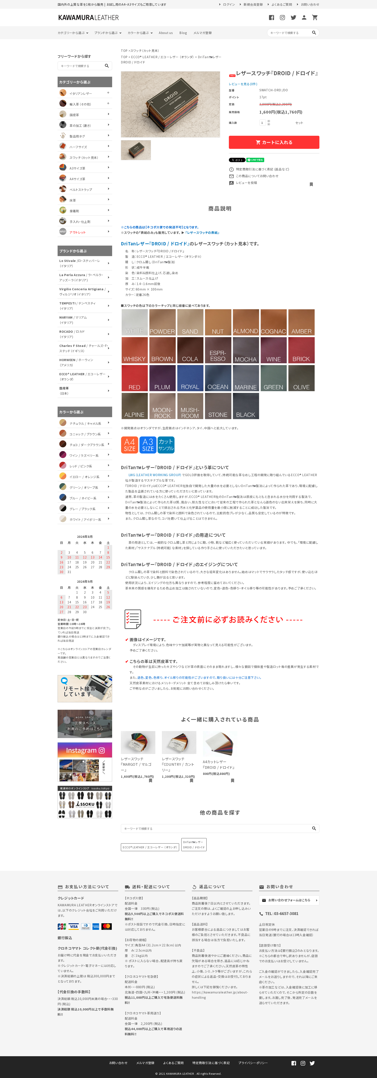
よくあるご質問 (282, 4)
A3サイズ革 (78, 168)
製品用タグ (77, 136)
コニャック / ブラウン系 (85, 434)
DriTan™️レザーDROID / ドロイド (194, 844)
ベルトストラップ (81, 189)
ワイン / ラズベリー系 (84, 455)
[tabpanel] (170, 104)
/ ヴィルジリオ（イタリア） (82, 291)
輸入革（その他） (81, 104)
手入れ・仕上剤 (80, 221)
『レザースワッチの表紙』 (202, 232)
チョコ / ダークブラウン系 (87, 445)
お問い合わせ (310, 4)
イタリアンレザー (81, 93)
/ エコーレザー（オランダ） (82, 376)
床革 (73, 200)
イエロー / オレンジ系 (84, 477)
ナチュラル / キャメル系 (85, 423)
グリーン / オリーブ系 (84, 487)
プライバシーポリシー (253, 1063)
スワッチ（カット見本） (145, 50)
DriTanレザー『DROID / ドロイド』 (155, 243)
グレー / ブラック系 (83, 509)
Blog (183, 33)
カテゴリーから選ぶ (71, 33)
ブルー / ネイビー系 (83, 498)
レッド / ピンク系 (81, 466)
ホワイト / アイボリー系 (85, 519)
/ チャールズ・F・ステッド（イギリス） (83, 348)
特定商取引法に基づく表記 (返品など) (259, 169)
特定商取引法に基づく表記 (211, 1063)
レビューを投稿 (243, 182)
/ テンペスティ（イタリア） (77, 306)
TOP (124, 50)
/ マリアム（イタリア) (73, 320)
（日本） (64, 391)
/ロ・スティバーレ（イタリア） (79, 263)
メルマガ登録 (203, 33)
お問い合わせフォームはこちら (286, 900)
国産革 (74, 115)
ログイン (229, 4)
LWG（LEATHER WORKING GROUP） (155, 475)
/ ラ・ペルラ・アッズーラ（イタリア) (81, 277)
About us (166, 33)
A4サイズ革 (78, 179)
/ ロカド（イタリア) (72, 334)
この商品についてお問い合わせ (254, 176)
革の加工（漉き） (81, 125)
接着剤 (74, 211)
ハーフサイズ (78, 147)
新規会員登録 (253, 4)
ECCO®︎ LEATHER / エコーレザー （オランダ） (162, 57)
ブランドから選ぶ (106, 33)
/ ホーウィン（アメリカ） (76, 362)
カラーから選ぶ (138, 33)
